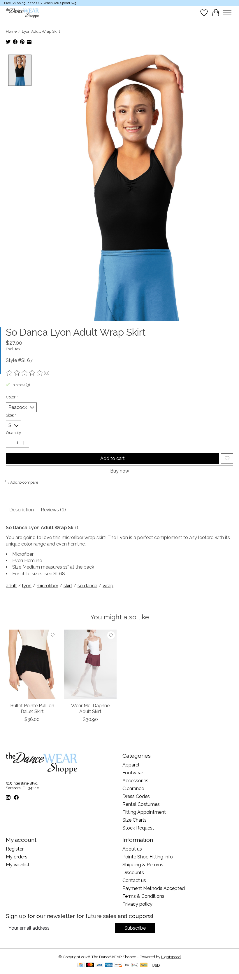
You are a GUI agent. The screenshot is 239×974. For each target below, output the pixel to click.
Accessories (135, 780)
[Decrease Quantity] (11, 443)
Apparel (130, 765)
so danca (87, 585)
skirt (68, 585)
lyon (26, 585)
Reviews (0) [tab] (53, 510)
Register (15, 849)
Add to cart (112, 458)
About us (132, 849)
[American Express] (109, 965)
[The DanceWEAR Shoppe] (22, 13)
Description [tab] (21, 510)
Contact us (134, 880)
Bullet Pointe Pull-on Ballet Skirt (32, 708)
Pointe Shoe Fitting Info (147, 857)
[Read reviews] (25, 373)
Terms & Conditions (143, 896)
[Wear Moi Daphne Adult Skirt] (90, 664)
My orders (16, 857)
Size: (11, 415)
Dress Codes (136, 796)
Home (11, 31)
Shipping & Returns (142, 864)
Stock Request (138, 828)
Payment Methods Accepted (153, 888)
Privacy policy (137, 904)
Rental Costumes (141, 804)
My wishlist (17, 864)
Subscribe (135, 928)
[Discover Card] (118, 965)
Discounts (133, 872)
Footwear (132, 773)
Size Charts (134, 820)
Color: (12, 397)
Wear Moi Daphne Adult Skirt (90, 708)
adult (11, 585)
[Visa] (99, 965)
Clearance (133, 788)
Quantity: (14, 432)
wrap (108, 585)
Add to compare (24, 482)
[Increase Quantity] (23, 443)
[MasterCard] (90, 965)
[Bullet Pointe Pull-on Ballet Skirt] (32, 664)
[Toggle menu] (227, 13)
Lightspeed (171, 956)
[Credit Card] (81, 965)
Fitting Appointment (144, 812)
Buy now (119, 471)
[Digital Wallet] (131, 965)
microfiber (47, 585)
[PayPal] (144, 965)
